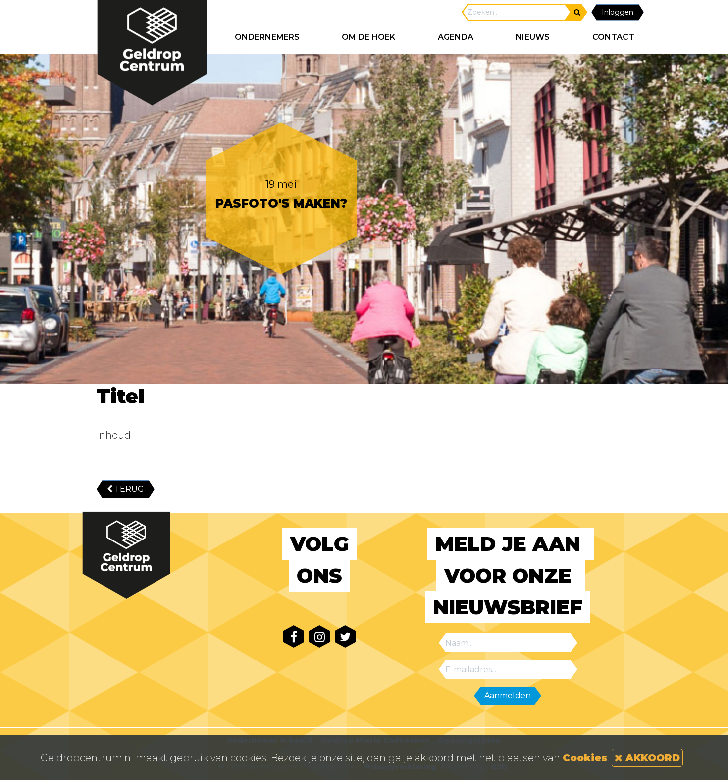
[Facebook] (294, 636)
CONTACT (613, 37)
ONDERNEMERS (267, 37)
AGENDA (455, 37)
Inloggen (617, 12)
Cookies (585, 758)
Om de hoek (368, 37)
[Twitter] (345, 636)
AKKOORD (651, 758)
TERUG (128, 489)
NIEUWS (533, 37)
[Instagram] (319, 636)
